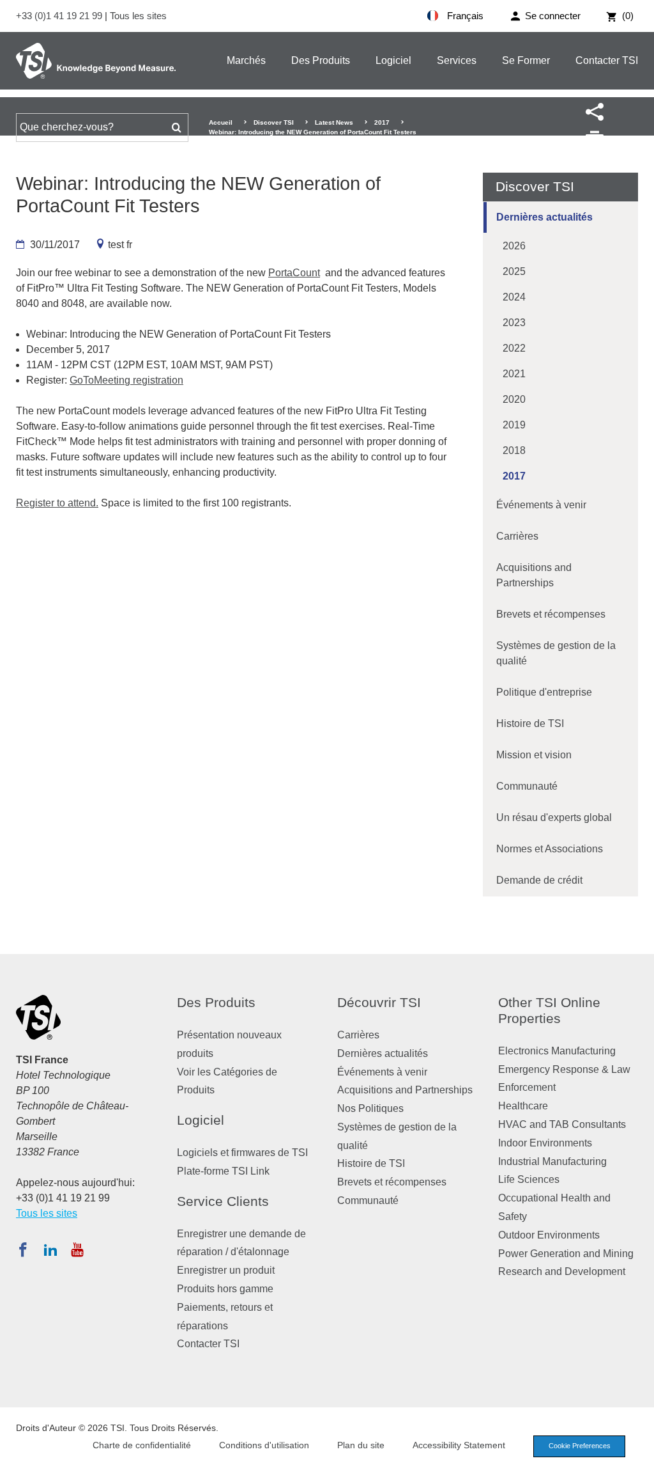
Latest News (334, 122)
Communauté (527, 786)
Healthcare (523, 1105)
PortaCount (294, 272)
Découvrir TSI (379, 1002)
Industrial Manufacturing (552, 1161)
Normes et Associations (549, 848)
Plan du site (360, 1445)
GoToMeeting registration (126, 380)
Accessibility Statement (459, 1445)
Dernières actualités (544, 217)
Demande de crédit (539, 880)
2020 (514, 399)
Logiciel (393, 60)
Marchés (246, 60)
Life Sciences (528, 1179)
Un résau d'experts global (554, 817)
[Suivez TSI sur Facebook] (23, 1249)
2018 (514, 450)
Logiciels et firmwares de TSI (242, 1152)
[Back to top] (638, 1454)
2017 (382, 122)
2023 (514, 322)
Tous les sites (138, 15)
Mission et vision (534, 754)
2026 (514, 245)
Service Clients (223, 1201)
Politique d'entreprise (544, 692)
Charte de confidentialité (142, 1445)
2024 (514, 297)
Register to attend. (57, 502)
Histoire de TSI (530, 723)
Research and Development (561, 1271)
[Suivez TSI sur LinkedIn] (50, 1249)
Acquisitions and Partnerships (534, 575)
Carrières (517, 536)
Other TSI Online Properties (549, 1010)
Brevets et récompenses (550, 614)
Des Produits (320, 60)
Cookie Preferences (580, 1446)
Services (456, 60)
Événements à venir (541, 504)
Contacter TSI (606, 60)
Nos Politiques (370, 1108)
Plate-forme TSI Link (223, 1171)
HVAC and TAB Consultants (562, 1124)
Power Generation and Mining (566, 1253)
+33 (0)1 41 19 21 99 (60, 15)
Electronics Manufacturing (557, 1050)
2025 (514, 271)
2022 (514, 348)
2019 (514, 424)
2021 (514, 373)
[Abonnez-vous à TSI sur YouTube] (77, 1249)
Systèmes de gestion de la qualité (556, 653)
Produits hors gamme (225, 1288)
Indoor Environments (545, 1143)
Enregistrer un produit (226, 1270)
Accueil (220, 122)
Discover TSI (274, 122)
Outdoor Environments (549, 1235)
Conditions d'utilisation (264, 1445)
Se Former (526, 60)
